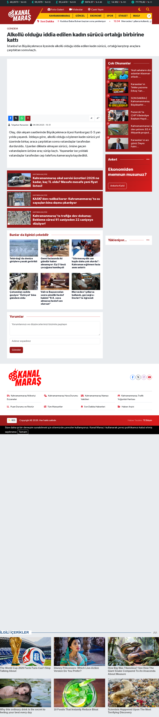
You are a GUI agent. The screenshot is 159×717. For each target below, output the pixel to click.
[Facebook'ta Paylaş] (10, 118)
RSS (13, 420)
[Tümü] (147, 159)
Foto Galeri (57, 9)
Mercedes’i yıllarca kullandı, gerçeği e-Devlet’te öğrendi (83, 295)
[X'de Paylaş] (16, 118)
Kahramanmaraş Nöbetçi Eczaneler (21, 397)
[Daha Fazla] (27, 118)
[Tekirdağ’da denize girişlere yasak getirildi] (24, 248)
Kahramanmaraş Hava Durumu (63, 396)
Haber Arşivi (128, 407)
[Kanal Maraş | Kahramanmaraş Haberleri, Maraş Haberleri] (19, 15)
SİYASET (123, 16)
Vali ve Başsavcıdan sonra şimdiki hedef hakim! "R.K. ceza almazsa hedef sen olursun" (52, 298)
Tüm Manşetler (55, 407)
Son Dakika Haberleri (94, 407)
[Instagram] (143, 377)
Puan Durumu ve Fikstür (22, 407)
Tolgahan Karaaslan (19, 125)
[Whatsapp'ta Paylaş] (22, 118)
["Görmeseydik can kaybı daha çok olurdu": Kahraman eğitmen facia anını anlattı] (86, 248)
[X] (138, 377)
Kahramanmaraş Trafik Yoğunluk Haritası (130, 397)
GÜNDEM (12, 28)
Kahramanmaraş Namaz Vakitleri (95, 397)
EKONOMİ (95, 16)
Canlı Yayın (97, 9)
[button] (149, 16)
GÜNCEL (80, 16)
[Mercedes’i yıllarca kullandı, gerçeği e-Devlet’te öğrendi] (86, 281)
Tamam (23, 432)
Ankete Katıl (117, 186)
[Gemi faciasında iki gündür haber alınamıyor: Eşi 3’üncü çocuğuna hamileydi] (55, 248)
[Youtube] (149, 377)
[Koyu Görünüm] (139, 9)
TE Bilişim (147, 420)
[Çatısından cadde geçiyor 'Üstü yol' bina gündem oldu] (24, 281)
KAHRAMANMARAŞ (59, 16)
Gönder (16, 350)
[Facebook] (132, 377)
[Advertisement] (128, 213)
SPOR (110, 16)
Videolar (78, 9)
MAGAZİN (138, 16)
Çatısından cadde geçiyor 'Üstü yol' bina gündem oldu (23, 295)
